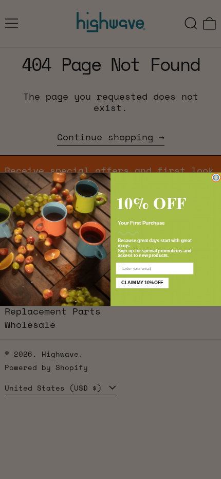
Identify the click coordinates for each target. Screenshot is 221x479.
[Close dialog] (216, 177)
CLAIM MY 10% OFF (142, 283)
